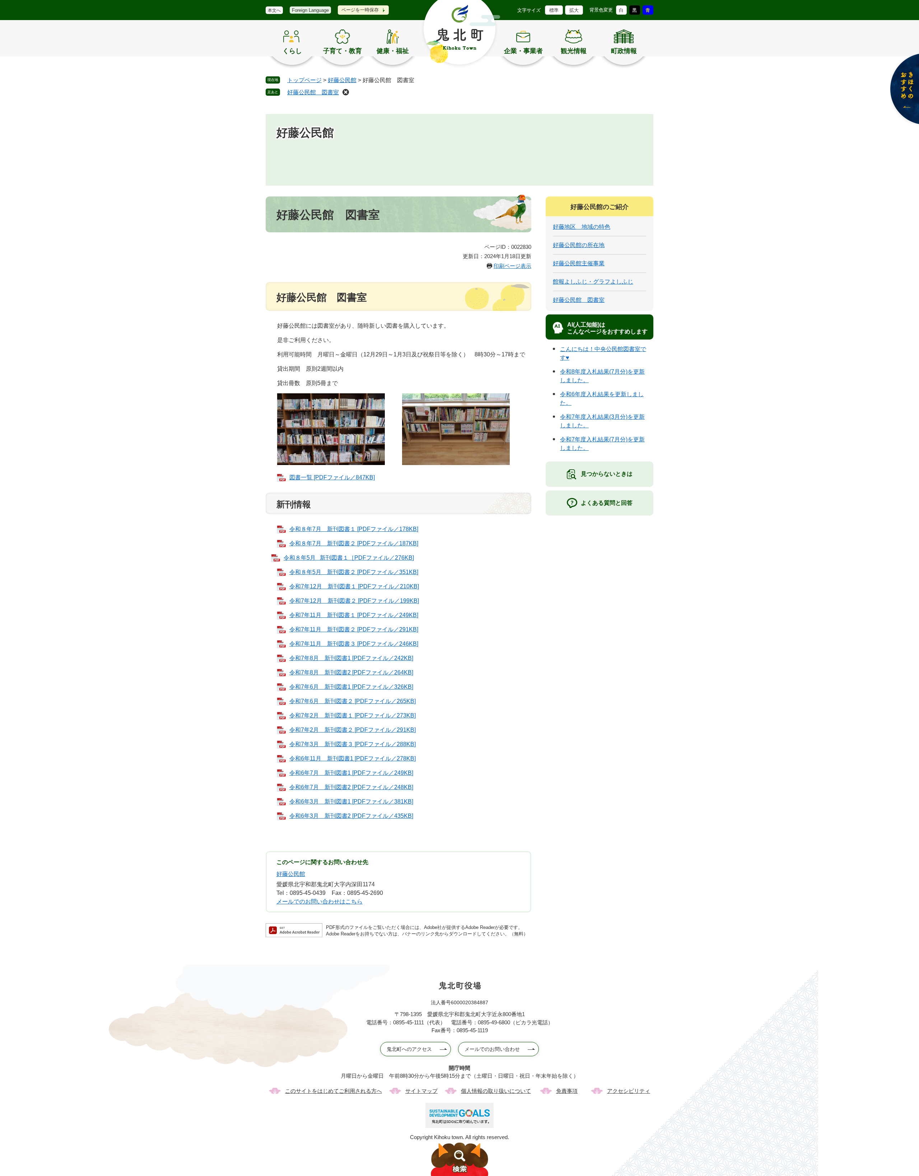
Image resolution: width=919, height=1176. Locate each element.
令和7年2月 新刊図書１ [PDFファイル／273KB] (352, 715)
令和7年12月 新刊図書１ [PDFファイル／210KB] (354, 586)
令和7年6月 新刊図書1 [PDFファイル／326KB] (351, 687)
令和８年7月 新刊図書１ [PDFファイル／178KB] (353, 529)
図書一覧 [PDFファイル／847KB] (332, 477)
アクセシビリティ (628, 1091)
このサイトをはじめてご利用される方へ (333, 1091)
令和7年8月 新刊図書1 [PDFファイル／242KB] (351, 658)
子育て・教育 (342, 50)
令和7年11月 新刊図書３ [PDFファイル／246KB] (353, 644)
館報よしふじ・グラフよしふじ (593, 282)
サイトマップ (421, 1091)
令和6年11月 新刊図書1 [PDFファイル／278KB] (352, 758)
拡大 (574, 10)
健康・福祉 (393, 50)
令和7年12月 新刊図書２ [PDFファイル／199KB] (354, 601)
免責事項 (567, 1091)
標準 (554, 10)
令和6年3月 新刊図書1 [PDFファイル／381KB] (351, 801)
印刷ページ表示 (512, 266)
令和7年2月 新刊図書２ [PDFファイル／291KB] (352, 730)
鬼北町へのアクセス (409, 1049)
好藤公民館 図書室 (313, 92)
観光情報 (574, 50)
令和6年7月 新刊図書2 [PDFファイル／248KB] (351, 787)
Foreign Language (310, 10)
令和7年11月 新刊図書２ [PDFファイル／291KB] (353, 629)
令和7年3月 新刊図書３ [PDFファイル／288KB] (352, 744)
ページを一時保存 (360, 10)
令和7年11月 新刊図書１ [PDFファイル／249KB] (353, 615)
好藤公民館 (342, 80)
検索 (459, 1159)
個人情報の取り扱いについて (496, 1091)
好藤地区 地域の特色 (581, 227)
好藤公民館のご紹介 (599, 206)
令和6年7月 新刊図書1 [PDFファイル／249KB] (351, 773)
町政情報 (624, 50)
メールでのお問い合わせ (492, 1049)
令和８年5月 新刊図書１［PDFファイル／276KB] (349, 558)
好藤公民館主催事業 (579, 263)
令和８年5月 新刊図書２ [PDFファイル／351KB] (353, 572)
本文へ (274, 10)
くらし (292, 50)
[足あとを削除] (345, 92)
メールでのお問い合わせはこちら (319, 901)
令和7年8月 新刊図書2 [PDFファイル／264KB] (351, 672)
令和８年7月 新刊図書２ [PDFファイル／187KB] (353, 543)
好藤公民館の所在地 (579, 245)
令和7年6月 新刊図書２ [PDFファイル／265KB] (352, 701)
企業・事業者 (523, 50)
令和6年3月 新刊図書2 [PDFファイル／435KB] (351, 816)
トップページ (304, 80)
